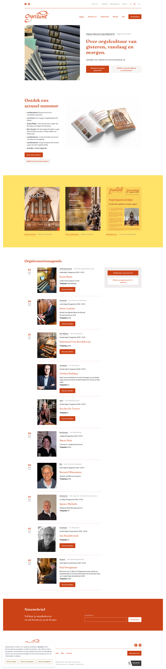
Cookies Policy (79, 664)
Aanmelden (134, 17)
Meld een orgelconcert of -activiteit (123, 281)
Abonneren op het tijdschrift (98, 69)
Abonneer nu (134, 653)
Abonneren (92, 17)
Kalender (105, 4)
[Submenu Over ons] (99, 4)
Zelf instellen (11, 662)
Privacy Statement (61, 664)
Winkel (115, 17)
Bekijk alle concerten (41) (123, 273)
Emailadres (89, 615)
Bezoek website (67, 289)
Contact (124, 4)
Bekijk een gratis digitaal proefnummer (126, 69)
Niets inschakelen (27, 662)
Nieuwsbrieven (115, 4)
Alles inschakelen (44, 662)
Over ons (95, 4)
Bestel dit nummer (34, 155)
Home (81, 17)
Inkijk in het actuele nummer (38, 161)
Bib (123, 17)
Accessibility (71, 664)
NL (138, 4)
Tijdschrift (104, 17)
